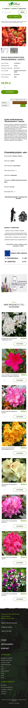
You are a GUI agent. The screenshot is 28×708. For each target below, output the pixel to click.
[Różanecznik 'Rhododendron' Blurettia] (14, 507)
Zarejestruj (22, 8)
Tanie (16, 3)
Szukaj (22, 12)
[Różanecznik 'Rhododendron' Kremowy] (14, 470)
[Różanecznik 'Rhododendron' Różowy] (14, 397)
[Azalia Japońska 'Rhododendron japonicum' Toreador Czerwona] (14, 361)
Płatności (3, 691)
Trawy (2, 673)
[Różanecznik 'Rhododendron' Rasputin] (14, 580)
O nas (3, 640)
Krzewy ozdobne (5, 662)
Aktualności (7, 644)
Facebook (7, 8)
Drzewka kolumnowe (6, 658)
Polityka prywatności (6, 687)
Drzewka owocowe (6, 660)
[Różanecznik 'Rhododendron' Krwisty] (14, 543)
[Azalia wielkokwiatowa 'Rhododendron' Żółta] (14, 434)
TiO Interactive (16, 703)
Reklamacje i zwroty (6, 689)
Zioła (2, 677)
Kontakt (5, 648)
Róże (2, 666)
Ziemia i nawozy (5, 671)
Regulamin (3, 685)
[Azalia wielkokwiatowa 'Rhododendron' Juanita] (24, 43)
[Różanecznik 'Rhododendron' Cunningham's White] (14, 324)
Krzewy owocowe (6, 664)
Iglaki (2, 669)
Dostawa (3, 694)
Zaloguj (14, 8)
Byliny (2, 675)
